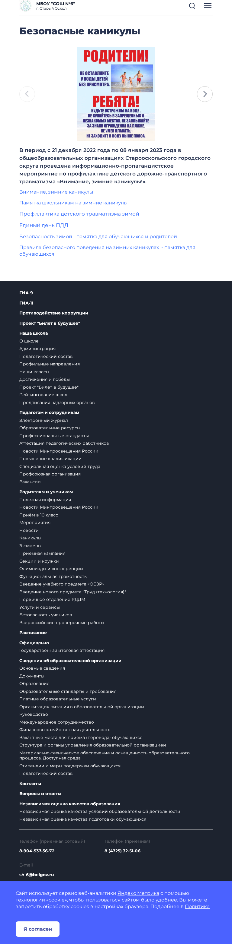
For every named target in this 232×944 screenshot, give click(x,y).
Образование (34, 683)
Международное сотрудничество (56, 722)
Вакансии (30, 482)
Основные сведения (42, 668)
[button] (192, 5)
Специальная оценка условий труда (59, 466)
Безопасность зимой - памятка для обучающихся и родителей (98, 236)
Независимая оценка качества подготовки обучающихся (82, 819)
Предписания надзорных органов (57, 402)
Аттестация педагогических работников (64, 443)
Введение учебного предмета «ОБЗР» (61, 584)
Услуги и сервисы (39, 607)
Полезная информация (45, 499)
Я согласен (38, 929)
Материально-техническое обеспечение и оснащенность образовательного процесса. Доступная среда (104, 755)
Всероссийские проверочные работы (61, 622)
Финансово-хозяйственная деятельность (64, 729)
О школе (29, 341)
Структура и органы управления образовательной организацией (92, 745)
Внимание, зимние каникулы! (57, 192)
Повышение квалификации (50, 458)
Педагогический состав (46, 356)
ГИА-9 (26, 292)
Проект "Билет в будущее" (49, 323)
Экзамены (30, 545)
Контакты (30, 783)
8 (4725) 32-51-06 (122, 851)
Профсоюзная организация (50, 474)
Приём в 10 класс (38, 515)
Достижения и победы (44, 379)
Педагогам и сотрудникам (49, 412)
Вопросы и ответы (40, 793)
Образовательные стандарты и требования (67, 691)
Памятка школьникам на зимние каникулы (73, 203)
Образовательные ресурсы (49, 428)
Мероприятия (34, 522)
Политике (197, 906)
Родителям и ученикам (46, 491)
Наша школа (33, 333)
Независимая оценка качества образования (69, 804)
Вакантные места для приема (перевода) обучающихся (80, 737)
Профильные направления (49, 364)
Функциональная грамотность (53, 576)
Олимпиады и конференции (51, 568)
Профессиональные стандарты (54, 435)
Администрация (37, 348)
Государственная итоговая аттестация (62, 650)
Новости (29, 530)
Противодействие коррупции (53, 313)
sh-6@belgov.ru (36, 874)
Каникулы (30, 538)
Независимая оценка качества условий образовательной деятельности (99, 811)
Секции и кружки (39, 561)
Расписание (33, 632)
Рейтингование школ (43, 394)
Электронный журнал (43, 420)
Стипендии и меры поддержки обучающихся (70, 766)
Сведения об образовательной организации (70, 660)
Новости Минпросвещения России (58, 451)
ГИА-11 (26, 303)
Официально (34, 643)
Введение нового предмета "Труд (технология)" (72, 592)
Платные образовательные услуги (57, 699)
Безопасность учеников (45, 614)
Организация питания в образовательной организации (81, 706)
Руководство (33, 714)
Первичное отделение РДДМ (52, 599)
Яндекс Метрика (138, 893)
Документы (31, 676)
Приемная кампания (42, 553)
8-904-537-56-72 (36, 851)
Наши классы (34, 371)
